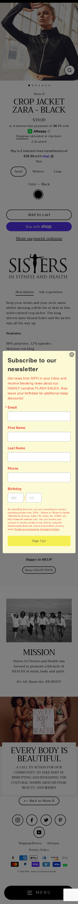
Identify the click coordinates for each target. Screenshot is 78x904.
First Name (17, 427)
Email (12, 407)
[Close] (71, 354)
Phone (13, 468)
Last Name (16, 448)
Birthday (15, 488)
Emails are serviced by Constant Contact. (37, 529)
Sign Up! (39, 541)
